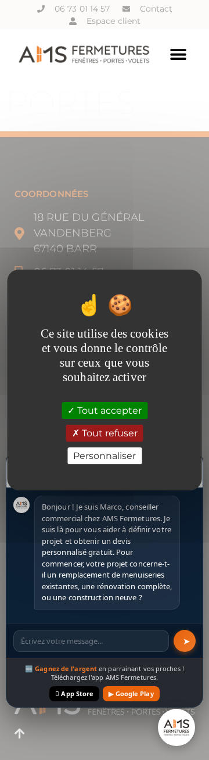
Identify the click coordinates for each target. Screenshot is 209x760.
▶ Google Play (131, 693)
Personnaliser (104, 455)
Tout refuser (109, 433)
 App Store (74, 693)
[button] (178, 54)
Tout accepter (108, 409)
